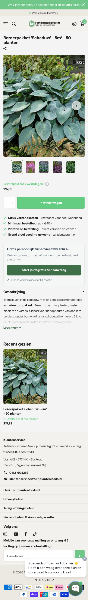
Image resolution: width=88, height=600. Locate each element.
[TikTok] (35, 534)
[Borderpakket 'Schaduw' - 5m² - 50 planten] (25, 376)
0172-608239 (18, 473)
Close (83, 4)
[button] (14, 199)
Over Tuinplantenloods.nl (21, 490)
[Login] (74, 24)
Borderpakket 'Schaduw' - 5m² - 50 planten (25, 411)
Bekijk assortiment (5, 24)
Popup (47, 184)
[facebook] (26, 534)
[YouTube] (16, 534)
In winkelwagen (51, 203)
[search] (14, 24)
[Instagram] (5, 534)
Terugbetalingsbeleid (18, 508)
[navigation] (17, 167)
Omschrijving (14, 292)
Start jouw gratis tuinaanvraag (44, 270)
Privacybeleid (13, 499)
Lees (10, 327)
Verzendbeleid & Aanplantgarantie (28, 517)
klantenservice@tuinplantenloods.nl (35, 479)
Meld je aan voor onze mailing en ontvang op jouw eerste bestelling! (35, 543)
